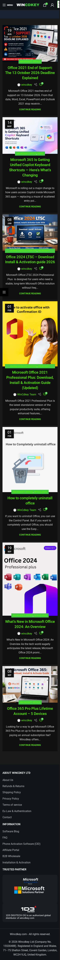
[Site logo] (28, 4)
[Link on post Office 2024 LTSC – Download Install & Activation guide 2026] (30, 232)
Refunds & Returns (13, 786)
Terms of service (12, 804)
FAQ (4, 837)
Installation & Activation (16, 862)
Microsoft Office (30, 61)
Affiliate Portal (10, 850)
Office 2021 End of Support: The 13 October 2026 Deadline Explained (30, 73)
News (40, 153)
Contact (7, 817)
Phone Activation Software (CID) (21, 843)
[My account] (52, 5)
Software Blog (10, 831)
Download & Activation (23, 250)
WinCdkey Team (26, 394)
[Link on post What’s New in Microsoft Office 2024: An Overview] (30, 579)
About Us (7, 780)
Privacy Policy (10, 798)
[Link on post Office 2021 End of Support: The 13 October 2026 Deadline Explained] (30, 43)
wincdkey (26, 84)
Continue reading (30, 109)
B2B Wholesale (11, 856)
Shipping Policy (11, 792)
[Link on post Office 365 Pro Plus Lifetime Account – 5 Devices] (30, 684)
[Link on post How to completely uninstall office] (30, 459)
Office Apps (40, 492)
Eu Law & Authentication (16, 811)
